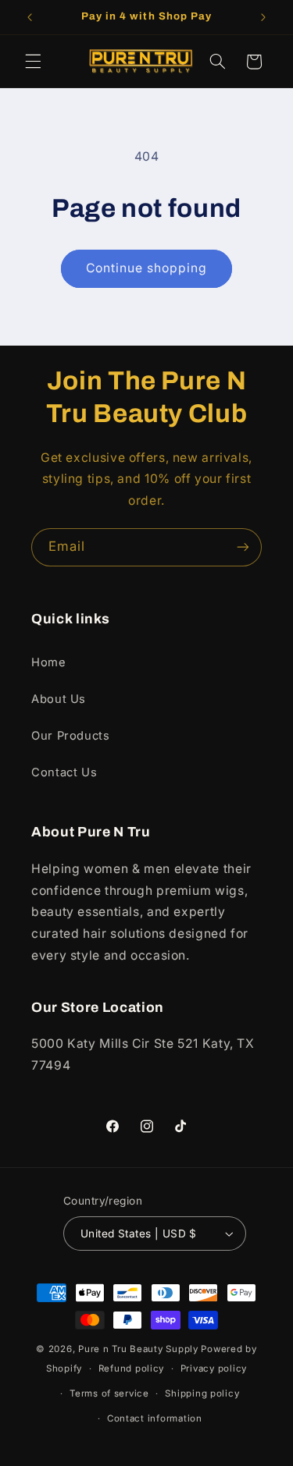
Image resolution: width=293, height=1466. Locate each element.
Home (48, 662)
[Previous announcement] (30, 17)
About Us (58, 699)
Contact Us (64, 772)
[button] (33, 62)
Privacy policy (213, 1368)
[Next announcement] (263, 17)
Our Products (70, 736)
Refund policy (131, 1368)
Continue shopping (147, 268)
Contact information (154, 1418)
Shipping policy (202, 1393)
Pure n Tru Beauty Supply (139, 1349)
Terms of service (109, 1393)
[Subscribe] (243, 547)
